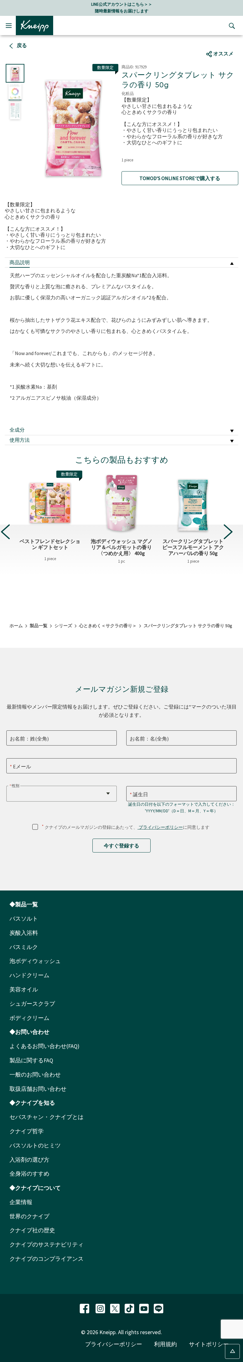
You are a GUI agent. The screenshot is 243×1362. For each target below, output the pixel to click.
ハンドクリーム (29, 975)
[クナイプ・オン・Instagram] (101, 1307)
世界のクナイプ (29, 1216)
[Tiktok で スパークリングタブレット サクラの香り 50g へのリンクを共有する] (226, 41)
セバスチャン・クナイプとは (46, 1117)
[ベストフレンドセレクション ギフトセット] (50, 503)
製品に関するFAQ (31, 1060)
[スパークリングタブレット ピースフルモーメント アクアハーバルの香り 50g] (193, 503)
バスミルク (23, 947)
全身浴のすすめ (29, 1173)
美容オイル (23, 989)
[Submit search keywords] (230, 26)
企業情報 (20, 1202)
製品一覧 (38, 625)
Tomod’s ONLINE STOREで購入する (180, 178)
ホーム (16, 625)
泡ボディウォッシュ (35, 961)
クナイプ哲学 (26, 1131)
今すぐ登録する (121, 845)
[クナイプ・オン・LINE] (158, 1307)
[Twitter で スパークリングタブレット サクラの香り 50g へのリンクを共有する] (216, 41)
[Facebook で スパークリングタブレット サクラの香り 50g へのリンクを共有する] (203, 41)
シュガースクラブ (32, 1003)
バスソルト (23, 918)
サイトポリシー (209, 1344)
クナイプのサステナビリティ (46, 1244)
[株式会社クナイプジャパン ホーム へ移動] (34, 25)
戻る (21, 45)
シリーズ (63, 625)
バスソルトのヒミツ (35, 1145)
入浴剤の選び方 (29, 1159)
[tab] (121, 263)
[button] (228, 532)
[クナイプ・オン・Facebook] (85, 1307)
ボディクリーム (29, 1018)
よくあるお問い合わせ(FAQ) (44, 1046)
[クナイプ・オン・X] (115, 1307)
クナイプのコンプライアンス (46, 1258)
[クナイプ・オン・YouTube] (144, 1307)
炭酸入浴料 (23, 932)
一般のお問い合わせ (35, 1074)
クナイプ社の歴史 (32, 1230)
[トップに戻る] (232, 1351)
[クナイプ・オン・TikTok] (130, 1307)
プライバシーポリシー (160, 827)
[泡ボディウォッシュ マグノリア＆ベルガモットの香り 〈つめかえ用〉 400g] (121, 503)
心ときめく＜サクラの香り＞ (108, 625)
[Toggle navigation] (9, 25)
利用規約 (165, 1344)
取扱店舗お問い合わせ (37, 1088)
